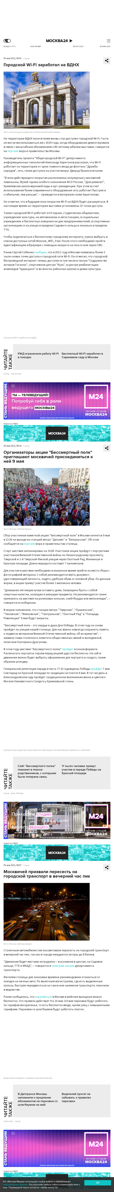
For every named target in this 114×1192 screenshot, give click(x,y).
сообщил (40, 252)
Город (26, 58)
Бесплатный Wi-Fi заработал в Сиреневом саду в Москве (82, 355)
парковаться (43, 997)
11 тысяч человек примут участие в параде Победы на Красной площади (81, 769)
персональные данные (15, 1184)
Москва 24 (57, 41)
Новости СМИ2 (11, 423)
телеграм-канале (63, 966)
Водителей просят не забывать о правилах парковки (76, 1097)
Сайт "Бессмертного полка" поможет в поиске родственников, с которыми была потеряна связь (37, 771)
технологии (16, 374)
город (6, 374)
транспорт (8, 1121)
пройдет (67, 649)
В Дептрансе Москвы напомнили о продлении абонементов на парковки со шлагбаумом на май (38, 1099)
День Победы (17, 793)
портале (12, 151)
